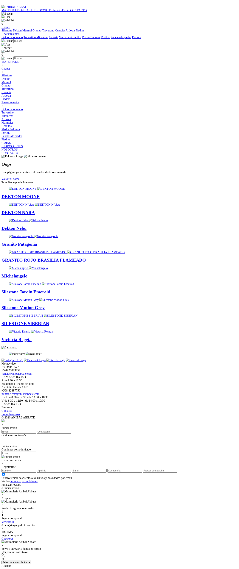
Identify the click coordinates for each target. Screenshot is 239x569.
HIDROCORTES (42, 10)
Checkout (7, 538)
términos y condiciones (24, 481)
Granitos (76, 37)
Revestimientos (10, 33)
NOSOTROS (61, 10)
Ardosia (70, 30)
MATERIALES (11, 10)
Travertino (48, 30)
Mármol (27, 30)
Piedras (80, 30)
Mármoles (65, 37)
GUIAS (26, 10)
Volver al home (10, 178)
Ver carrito (7, 521)
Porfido (105, 37)
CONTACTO (78, 10)
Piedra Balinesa (91, 37)
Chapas (5, 27)
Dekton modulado (12, 37)
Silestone (6, 30)
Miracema (42, 37)
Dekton (17, 30)
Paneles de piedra (121, 37)
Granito (36, 30)
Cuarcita (60, 30)
